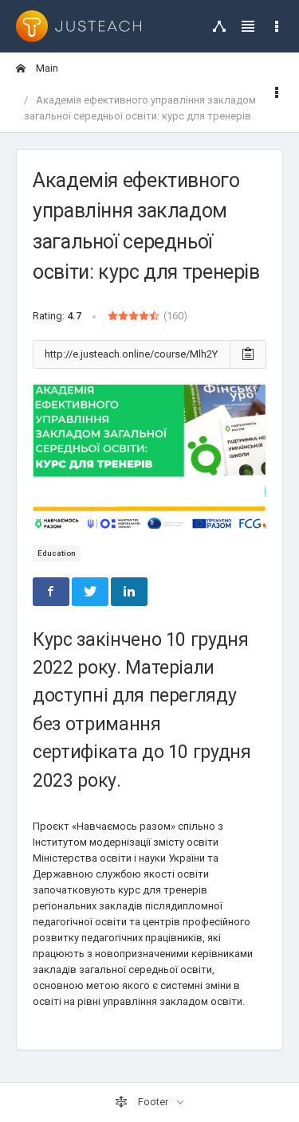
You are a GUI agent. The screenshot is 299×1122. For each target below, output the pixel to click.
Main (45, 68)
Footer (153, 1102)
